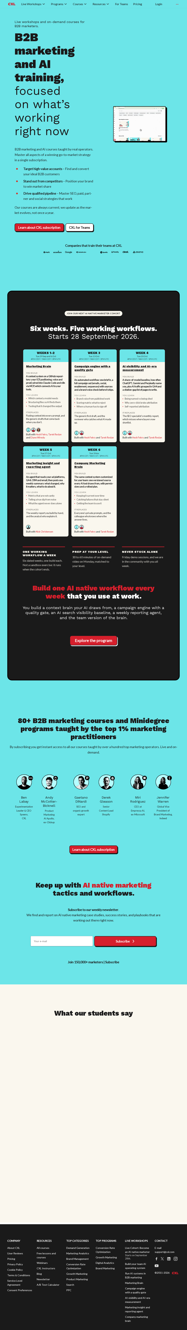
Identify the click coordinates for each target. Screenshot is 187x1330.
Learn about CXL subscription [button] (39, 227)
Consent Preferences (19, 1290)
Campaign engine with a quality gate (92, 368)
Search (70, 1284)
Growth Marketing (76, 1273)
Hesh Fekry (41, 434)
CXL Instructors (46, 1268)
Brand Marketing (105, 1268)
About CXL (13, 1247)
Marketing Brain (38, 366)
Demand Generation (77, 1247)
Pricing (11, 1258)
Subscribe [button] (123, 941)
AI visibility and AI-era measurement (140, 368)
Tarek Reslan (55, 434)
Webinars (42, 1262)
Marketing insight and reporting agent (43, 464)
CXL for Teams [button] (79, 227)
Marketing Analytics (77, 1253)
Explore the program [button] (93, 640)
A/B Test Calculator (48, 1284)
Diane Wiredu (37, 437)
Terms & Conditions (18, 1275)
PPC (68, 1290)
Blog (39, 1273)
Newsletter (43, 1279)
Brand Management (77, 1258)
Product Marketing (77, 1279)
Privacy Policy (15, 1264)
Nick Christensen (44, 531)
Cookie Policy (15, 1269)
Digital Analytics (105, 1262)
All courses (43, 1247)
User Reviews (15, 1253)
